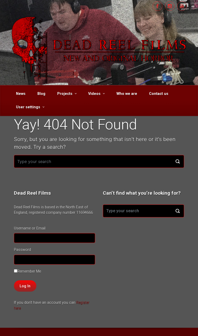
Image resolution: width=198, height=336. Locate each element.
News (21, 94)
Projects (64, 94)
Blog (41, 94)
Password (22, 250)
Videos (94, 94)
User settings (28, 107)
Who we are (127, 94)
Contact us (158, 94)
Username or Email (29, 228)
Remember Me (29, 271)
